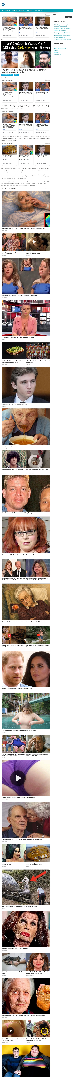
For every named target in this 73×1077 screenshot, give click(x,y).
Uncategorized (57, 54)
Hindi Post (56, 52)
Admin (13, 77)
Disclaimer (21, 10)
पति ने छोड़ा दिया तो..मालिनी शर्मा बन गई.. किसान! (62, 39)
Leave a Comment (20, 77)
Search (54, 14)
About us (7, 10)
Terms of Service (38, 10)
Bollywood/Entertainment (7, 74)
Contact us (14, 10)
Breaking (16, 74)
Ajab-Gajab (56, 47)
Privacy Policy (29, 10)
